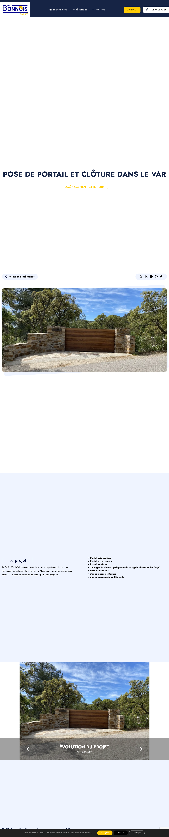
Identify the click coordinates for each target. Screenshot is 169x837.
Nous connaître (58, 9)
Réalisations (80, 9)
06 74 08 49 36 (159, 9)
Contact (132, 9)
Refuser (121, 833)
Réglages (137, 833)
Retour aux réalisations (22, 276)
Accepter (105, 833)
